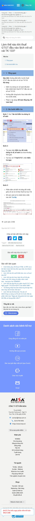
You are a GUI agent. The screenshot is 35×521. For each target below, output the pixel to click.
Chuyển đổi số (17, 495)
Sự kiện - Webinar (17, 469)
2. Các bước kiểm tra (11, 64)
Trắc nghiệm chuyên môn (17, 476)
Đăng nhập (17, 445)
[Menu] (18, 5)
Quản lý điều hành (17, 493)
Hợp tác (17, 448)
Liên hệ (17, 455)
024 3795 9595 (19, 421)
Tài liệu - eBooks (17, 467)
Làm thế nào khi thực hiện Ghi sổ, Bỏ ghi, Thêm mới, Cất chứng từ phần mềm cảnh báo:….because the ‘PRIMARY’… (15, 279)
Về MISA (17, 439)
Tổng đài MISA (12, 313)
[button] (17, 73)
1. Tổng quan (9, 60)
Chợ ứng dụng (17, 441)
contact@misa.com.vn (19, 418)
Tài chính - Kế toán (17, 486)
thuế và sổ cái (20, 245)
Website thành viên (16, 502)
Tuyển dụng (17, 452)
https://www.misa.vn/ (19, 424)
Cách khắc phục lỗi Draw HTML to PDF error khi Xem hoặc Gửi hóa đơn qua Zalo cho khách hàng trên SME (16, 269)
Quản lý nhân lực (17, 490)
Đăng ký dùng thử (17, 443)
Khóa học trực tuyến (17, 471)
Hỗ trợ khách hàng (17, 450)
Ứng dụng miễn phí (17, 474)
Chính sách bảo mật (27, 508)
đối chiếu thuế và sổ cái (15, 243)
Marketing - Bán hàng (17, 488)
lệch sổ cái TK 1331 (8, 245)
